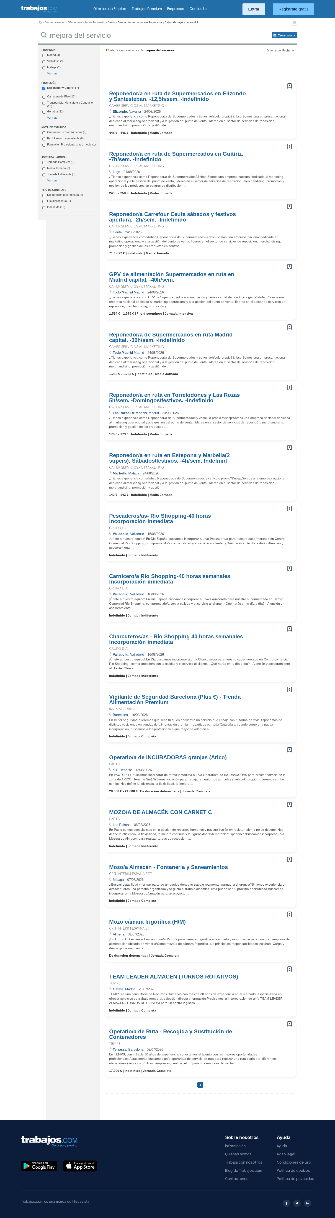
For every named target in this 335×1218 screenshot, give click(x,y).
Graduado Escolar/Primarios (66, 132)
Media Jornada (58, 168)
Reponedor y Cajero (60, 87)
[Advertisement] (191, 69)
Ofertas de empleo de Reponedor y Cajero (91, 22)
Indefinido (56, 207)
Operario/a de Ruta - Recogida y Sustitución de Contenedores (170, 1034)
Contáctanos (236, 1179)
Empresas (175, 9)
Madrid (51, 55)
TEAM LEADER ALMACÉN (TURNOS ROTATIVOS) (173, 976)
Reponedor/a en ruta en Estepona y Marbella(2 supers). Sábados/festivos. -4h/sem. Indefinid (169, 458)
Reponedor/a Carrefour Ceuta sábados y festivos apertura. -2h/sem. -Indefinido (172, 216)
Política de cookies (293, 1171)
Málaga (52, 67)
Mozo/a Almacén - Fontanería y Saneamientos (168, 867)
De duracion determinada (65, 194)
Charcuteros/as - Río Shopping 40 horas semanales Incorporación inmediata (176, 639)
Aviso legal (286, 1154)
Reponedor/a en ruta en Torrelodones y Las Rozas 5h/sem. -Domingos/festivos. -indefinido (174, 397)
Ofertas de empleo (55, 22)
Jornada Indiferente (61, 174)
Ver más (52, 73)
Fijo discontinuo (59, 201)
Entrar (253, 9)
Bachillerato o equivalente (65, 138)
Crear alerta (286, 35)
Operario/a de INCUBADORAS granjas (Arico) (168, 757)
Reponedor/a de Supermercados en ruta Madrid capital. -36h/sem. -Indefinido (171, 337)
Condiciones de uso (294, 1162)
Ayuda (282, 1146)
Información (235, 1146)
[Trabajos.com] (39, 12)
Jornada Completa (60, 162)
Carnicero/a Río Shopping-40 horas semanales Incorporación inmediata (169, 578)
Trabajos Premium (147, 9)
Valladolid (53, 61)
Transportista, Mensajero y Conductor (70, 102)
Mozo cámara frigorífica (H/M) (147, 922)
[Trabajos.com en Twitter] (297, 1203)
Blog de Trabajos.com (243, 1171)
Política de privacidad (295, 1179)
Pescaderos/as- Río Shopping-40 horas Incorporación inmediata (160, 518)
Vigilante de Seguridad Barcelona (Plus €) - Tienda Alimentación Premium (175, 699)
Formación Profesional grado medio (71, 144)
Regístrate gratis (293, 9)
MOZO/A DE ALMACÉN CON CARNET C (160, 812)
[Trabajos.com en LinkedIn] (307, 1203)
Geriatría (52, 111)
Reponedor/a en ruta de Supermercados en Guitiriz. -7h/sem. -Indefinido (176, 156)
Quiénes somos (238, 1154)
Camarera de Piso (58, 96)
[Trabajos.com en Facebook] (286, 1203)
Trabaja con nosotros (243, 1162)
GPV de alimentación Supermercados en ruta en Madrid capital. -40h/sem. (171, 277)
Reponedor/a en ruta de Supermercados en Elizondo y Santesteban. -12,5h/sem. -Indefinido (177, 96)
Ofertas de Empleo (109, 9)
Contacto (198, 9)
